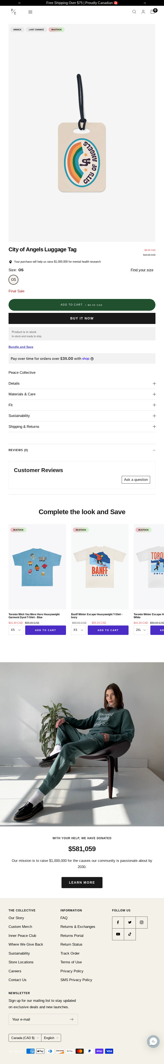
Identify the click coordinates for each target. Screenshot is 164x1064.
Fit (11, 405)
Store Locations (21, 962)
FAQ (63, 918)
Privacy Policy (71, 971)
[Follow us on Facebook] (118, 922)
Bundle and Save (21, 347)
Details (14, 383)
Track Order (70, 953)
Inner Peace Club (22, 936)
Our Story (16, 918)
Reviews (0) (18, 450)
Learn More (82, 882)
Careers (15, 971)
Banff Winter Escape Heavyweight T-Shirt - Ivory (97, 616)
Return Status (71, 944)
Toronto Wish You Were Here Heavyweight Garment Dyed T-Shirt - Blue (34, 616)
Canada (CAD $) (23, 1038)
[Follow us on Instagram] (141, 922)
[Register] (72, 1019)
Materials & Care (22, 394)
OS (13, 279)
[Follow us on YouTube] (118, 934)
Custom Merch (20, 927)
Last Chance (36, 29)
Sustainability (19, 416)
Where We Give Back (26, 944)
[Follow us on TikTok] (130, 934)
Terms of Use (71, 962)
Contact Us (17, 980)
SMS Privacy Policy (76, 980)
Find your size (142, 270)
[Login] (143, 11)
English (49, 1038)
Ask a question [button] (136, 480)
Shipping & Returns (24, 427)
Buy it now (82, 318)
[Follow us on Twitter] (130, 922)
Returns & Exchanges (77, 927)
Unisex (17, 29)
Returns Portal (71, 936)
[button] (153, 1041)
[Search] (134, 12)
